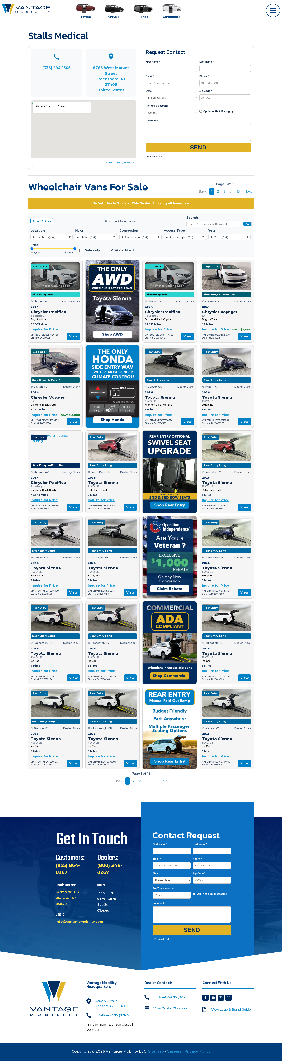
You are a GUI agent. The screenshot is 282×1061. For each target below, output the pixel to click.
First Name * (153, 61)
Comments (152, 120)
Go (247, 224)
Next (248, 191)
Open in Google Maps (119, 162)
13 (238, 191)
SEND (198, 147)
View (73, 336)
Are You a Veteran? (157, 105)
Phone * (204, 76)
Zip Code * (205, 90)
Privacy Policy (197, 1051)
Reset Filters (42, 221)
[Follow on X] (221, 998)
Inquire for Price (44, 329)
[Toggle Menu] (273, 10)
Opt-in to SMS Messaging (218, 111)
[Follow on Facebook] (205, 998)
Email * (150, 76)
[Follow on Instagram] (228, 998)
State (149, 90)
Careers (174, 1051)
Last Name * (206, 61)
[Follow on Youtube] (213, 998)
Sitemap (156, 1051)
